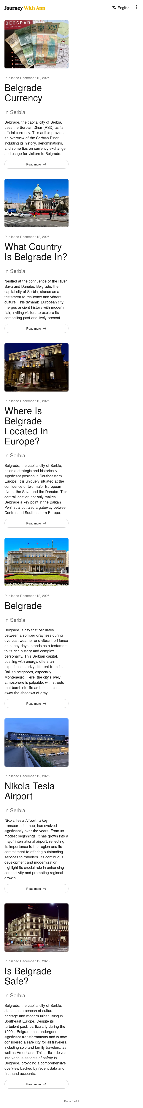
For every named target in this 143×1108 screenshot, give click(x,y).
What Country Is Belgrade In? (35, 251)
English (124, 7)
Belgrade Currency (23, 92)
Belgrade (23, 605)
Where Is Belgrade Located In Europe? (26, 425)
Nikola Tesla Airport (29, 790)
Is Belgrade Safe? (28, 975)
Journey (24, 7)
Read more (33, 164)
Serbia (17, 112)
